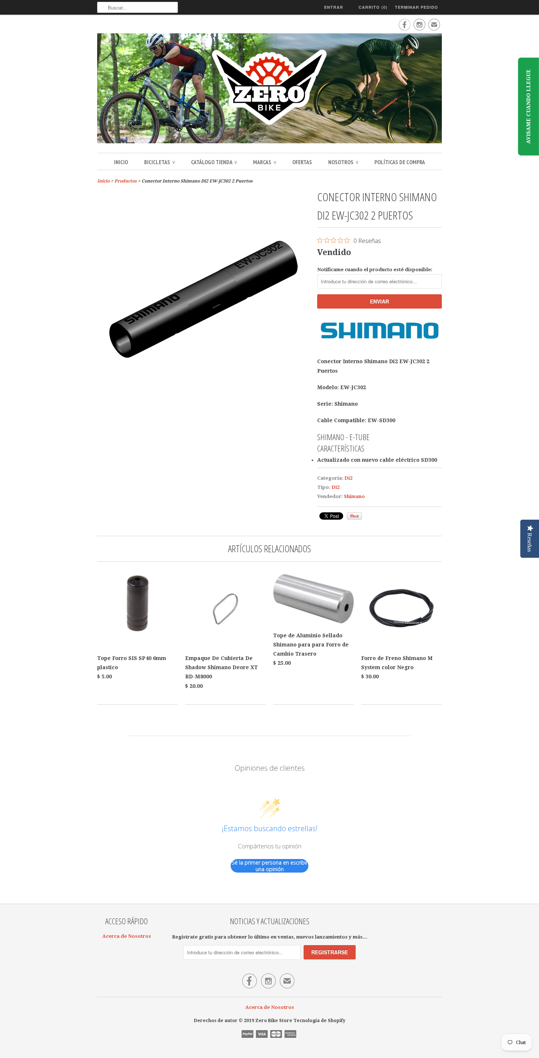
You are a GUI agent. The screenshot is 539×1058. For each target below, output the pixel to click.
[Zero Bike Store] (269, 89)
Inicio (121, 162)
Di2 (348, 478)
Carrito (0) (373, 7)
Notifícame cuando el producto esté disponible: (374, 269)
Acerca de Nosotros (126, 936)
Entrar (333, 7)
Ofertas (302, 162)
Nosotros (343, 162)
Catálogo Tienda (214, 162)
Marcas (264, 162)
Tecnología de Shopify (319, 1020)
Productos (125, 181)
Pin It (354, 516)
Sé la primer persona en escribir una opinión (270, 866)
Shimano (354, 496)
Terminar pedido (416, 7)
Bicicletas (159, 162)
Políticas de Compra (399, 162)
